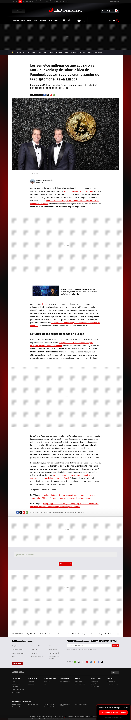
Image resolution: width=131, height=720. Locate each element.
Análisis (16, 20)
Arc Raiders (59, 52)
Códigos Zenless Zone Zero (47, 634)
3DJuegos (65, 10)
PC (50, 646)
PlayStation (82, 52)
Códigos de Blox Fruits (105, 634)
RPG (28, 52)
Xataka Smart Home (18, 689)
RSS (94, 661)
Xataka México (16, 704)
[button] (44, 180)
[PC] (64, 20)
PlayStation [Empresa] (37, 657)
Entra (104, 11)
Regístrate (110, 11)
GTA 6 (45, 52)
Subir (113, 672)
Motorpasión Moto (80, 684)
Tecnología (47, 512)
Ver (66, 564)
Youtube (86, 661)
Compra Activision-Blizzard (55, 657)
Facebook (44, 95)
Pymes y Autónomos (112, 684)
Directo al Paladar (65, 681)
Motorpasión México (81, 704)
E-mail (54, 95)
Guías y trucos (26, 20)
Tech (50, 20)
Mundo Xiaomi (16, 692)
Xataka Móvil (16, 684)
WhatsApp (75, 661)
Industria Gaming (17, 649)
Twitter (48, 95)
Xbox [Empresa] (54, 653)
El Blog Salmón (111, 681)
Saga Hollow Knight (18, 653)
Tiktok (102, 661)
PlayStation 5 (16, 646)
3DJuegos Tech (58, 512)
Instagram (90, 661)
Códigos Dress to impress (89, 634)
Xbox (89, 52)
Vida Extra (31, 684)
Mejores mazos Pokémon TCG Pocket (68, 634)
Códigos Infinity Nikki (31, 634)
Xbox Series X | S (36, 646)
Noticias (39, 512)
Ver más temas (17, 663)
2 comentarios (37, 95)
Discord (98, 661)
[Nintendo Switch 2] (79, 20)
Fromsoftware (98, 52)
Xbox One (34, 649)
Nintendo (73, 52)
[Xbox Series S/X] (74, 20)
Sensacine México (49, 704)
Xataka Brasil (16, 707)
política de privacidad (91, 649)
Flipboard (51, 95)
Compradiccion (95, 687)
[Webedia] (18, 672)
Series (56, 20)
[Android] (84, 20)
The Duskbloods (36, 52)
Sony (13, 657)
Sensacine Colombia (49, 707)
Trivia (35, 20)
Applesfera (15, 687)
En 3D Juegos (64, 287)
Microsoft (34, 653)
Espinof (46, 684)
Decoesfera (94, 684)
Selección (42, 20)
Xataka (14, 681)
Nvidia (51, 52)
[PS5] (69, 20)
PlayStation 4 (53, 649)
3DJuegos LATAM (33, 704)
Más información (67, 718)
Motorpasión (78, 681)
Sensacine (46, 681)
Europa (81, 512)
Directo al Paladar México (65, 704)
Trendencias (94, 681)
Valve (66, 52)
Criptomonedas (71, 512)
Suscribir (115, 645)
